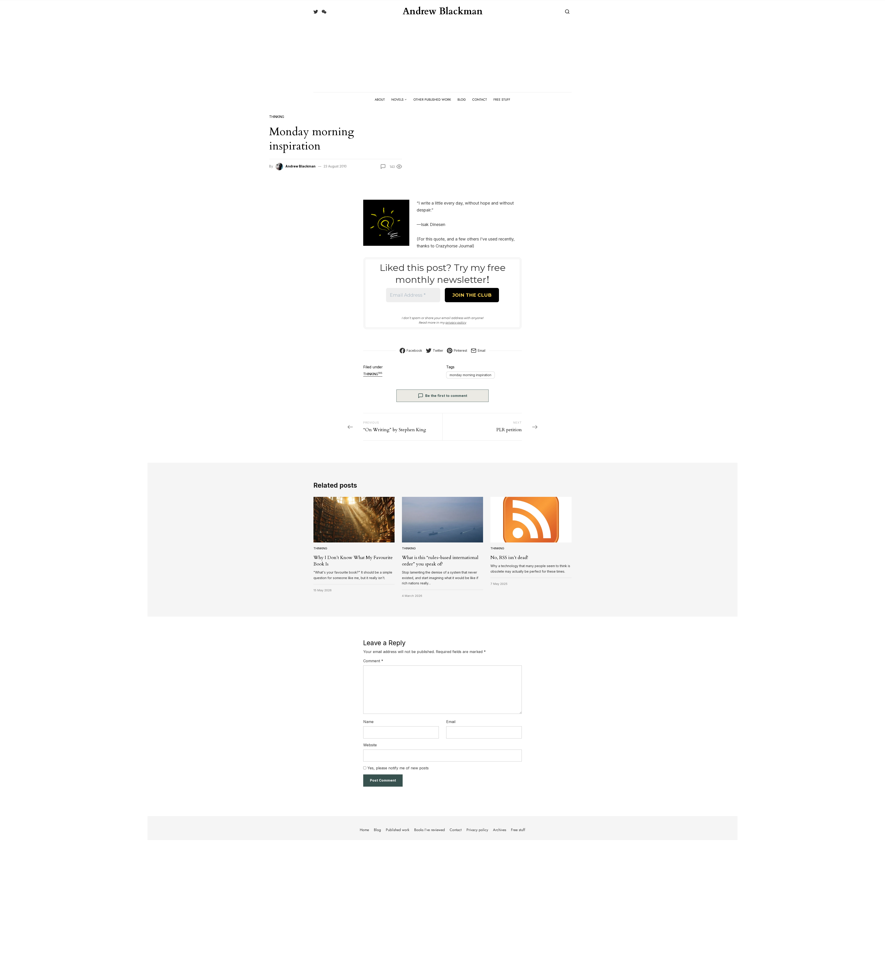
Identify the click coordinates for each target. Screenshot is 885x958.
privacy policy (455, 322)
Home (364, 829)
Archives (499, 829)
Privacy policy (477, 829)
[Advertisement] (442, 57)
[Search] (567, 11)
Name (368, 721)
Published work (397, 829)
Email (450, 721)
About (380, 99)
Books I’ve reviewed (429, 829)
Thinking (276, 117)
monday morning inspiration (470, 375)
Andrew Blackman (443, 12)
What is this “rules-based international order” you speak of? (440, 560)
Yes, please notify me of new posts (397, 768)
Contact (479, 99)
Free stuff (501, 99)
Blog (461, 99)
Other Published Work (432, 99)
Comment (373, 661)
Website (370, 745)
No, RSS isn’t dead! (509, 557)
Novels (397, 99)
